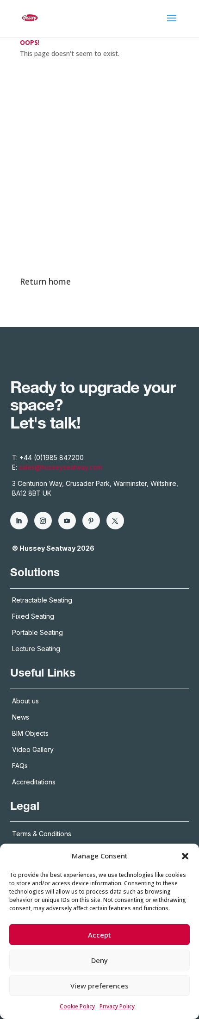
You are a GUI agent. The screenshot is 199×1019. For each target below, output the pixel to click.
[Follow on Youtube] (67, 520)
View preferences (99, 985)
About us (25, 701)
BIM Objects (30, 733)
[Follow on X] (115, 520)
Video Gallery (33, 749)
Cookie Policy (77, 1006)
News (20, 717)
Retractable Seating (42, 600)
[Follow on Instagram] (43, 520)
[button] (185, 856)
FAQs (20, 766)
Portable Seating (37, 632)
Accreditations (34, 782)
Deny (99, 960)
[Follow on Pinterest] (91, 520)
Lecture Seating (36, 648)
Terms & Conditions (41, 834)
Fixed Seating (33, 616)
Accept (99, 934)
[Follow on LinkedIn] (19, 520)
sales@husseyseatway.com (60, 467)
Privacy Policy (117, 1006)
